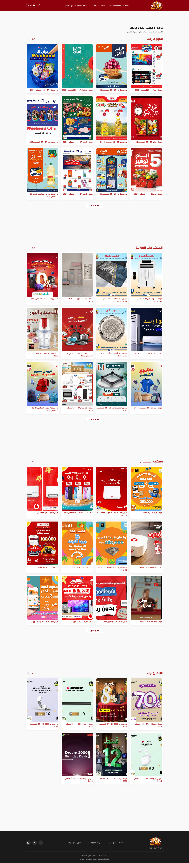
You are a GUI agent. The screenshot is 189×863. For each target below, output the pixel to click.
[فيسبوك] (40, 842)
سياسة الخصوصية (103, 859)
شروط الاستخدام (91, 859)
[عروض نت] (155, 841)
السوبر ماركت (116, 5)
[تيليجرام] (34, 842)
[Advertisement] (94, 18)
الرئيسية (126, 5)
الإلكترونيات (68, 5)
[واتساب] (28, 842)
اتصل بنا (82, 859)
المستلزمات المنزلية (100, 5)
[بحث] (39, 5)
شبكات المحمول (82, 5)
